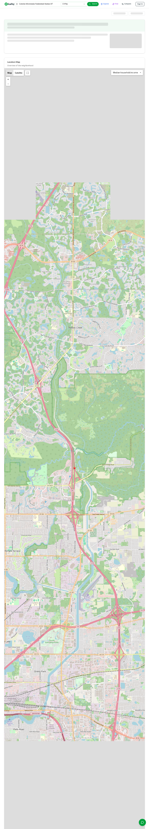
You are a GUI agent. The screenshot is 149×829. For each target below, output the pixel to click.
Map (9, 73)
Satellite (18, 73)
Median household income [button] (125, 72)
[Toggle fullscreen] (27, 73)
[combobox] (74, 4)
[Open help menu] (142, 822)
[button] (74, 468)
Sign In (140, 4)
